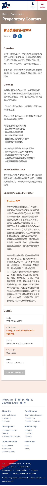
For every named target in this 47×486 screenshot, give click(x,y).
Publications (6, 449)
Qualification (31, 411)
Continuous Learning (9, 430)
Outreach (28, 436)
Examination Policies (32, 421)
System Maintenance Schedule (24, 473)
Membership (30, 426)
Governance (6, 418)
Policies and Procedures (11, 436)
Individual (28, 430)
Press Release (7, 445)
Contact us (6, 421)
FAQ (3, 464)
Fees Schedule (21, 470)
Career (13, 467)
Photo (27, 445)
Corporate (28, 433)
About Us (6, 411)
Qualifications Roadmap (33, 415)
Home (5, 14)
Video (27, 449)
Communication (9, 441)
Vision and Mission (9, 415)
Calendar (5, 433)
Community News (8, 452)
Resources (30, 441)
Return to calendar (15, 372)
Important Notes (15, 464)
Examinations (30, 418)
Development (16, 14)
